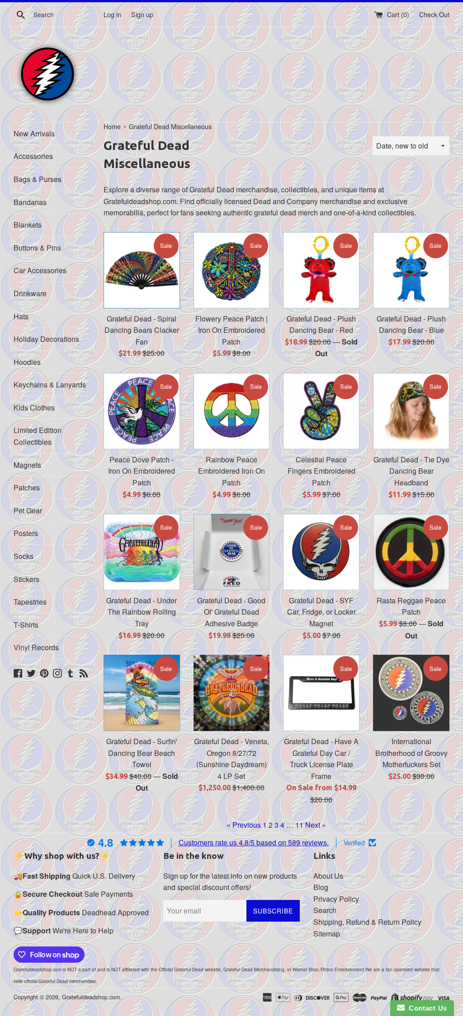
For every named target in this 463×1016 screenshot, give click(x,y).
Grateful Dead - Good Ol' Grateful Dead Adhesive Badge (231, 612)
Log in (112, 14)
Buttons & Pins (37, 247)
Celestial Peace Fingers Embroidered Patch (321, 471)
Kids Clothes (34, 407)
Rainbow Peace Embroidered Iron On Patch (231, 471)
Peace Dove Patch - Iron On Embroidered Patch (141, 471)
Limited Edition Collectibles (37, 436)
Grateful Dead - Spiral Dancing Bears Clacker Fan (141, 330)
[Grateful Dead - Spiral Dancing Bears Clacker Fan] (142, 270)
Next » (315, 825)
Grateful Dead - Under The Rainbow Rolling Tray (141, 612)
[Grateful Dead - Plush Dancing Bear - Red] (321, 270)
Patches (27, 487)
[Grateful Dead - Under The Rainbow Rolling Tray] (142, 552)
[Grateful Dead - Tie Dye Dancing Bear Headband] (411, 411)
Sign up (142, 14)
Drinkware (30, 293)
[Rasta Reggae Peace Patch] (411, 552)
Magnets (27, 465)
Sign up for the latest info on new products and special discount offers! (230, 882)
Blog (320, 887)
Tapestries (30, 602)
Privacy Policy (336, 899)
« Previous (244, 825)
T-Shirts (26, 625)
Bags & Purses (37, 179)
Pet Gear (28, 510)
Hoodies (27, 362)
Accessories (33, 156)
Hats (21, 316)
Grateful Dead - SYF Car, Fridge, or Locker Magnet (321, 612)
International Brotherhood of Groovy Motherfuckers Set (411, 752)
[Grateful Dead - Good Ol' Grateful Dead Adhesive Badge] (232, 552)
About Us (328, 876)
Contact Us (426, 1008)
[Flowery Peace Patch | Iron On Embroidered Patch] (232, 270)
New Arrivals (34, 133)
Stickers (26, 579)
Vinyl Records (36, 647)
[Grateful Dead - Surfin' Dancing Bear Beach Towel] (142, 693)
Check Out (434, 14)
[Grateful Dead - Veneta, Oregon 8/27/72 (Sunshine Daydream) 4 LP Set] (232, 693)
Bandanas (30, 202)
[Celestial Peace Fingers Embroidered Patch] (321, 411)
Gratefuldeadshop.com (91, 997)
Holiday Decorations (46, 339)
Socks (23, 556)
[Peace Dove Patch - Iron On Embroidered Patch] (142, 411)
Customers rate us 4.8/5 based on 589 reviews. (254, 842)
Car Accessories (40, 270)
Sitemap (326, 933)
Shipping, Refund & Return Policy (367, 922)
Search (324, 910)
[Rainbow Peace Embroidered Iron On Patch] (232, 411)
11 (299, 825)
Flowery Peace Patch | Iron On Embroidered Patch (231, 330)
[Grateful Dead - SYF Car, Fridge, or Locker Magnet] (321, 552)
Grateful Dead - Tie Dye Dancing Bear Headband (411, 471)
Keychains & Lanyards (50, 384)
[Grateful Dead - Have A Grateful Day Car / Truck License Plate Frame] (321, 693)
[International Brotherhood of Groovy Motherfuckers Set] (411, 693)
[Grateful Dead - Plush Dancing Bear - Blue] (411, 270)
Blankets (28, 224)
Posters (26, 533)
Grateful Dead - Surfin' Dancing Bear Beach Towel (141, 752)
